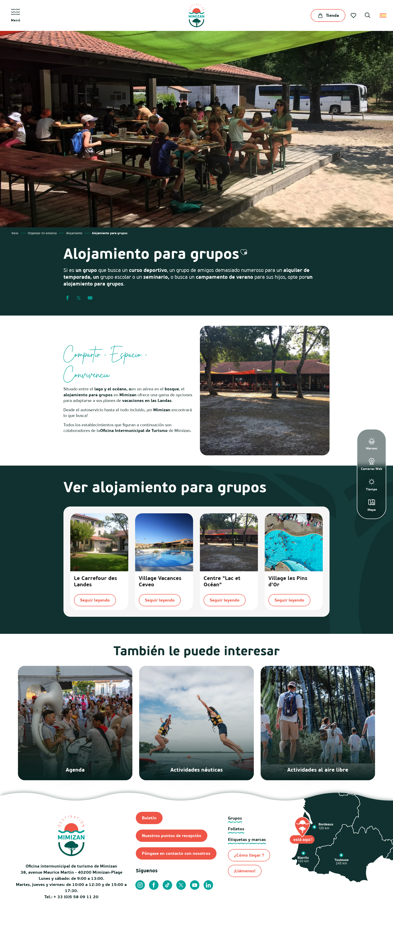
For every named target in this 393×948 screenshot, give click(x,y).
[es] (383, 15)
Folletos (236, 828)
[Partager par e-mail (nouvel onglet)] (90, 298)
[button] (367, 15)
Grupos (235, 818)
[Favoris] (354, 15)
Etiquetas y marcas (247, 839)
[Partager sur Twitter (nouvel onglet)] (79, 298)
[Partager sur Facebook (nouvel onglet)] (67, 298)
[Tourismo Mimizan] (196, 15)
